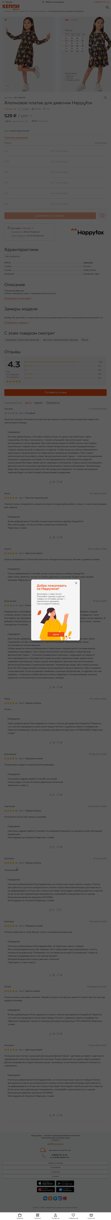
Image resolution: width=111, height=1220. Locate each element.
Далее (56, 634)
